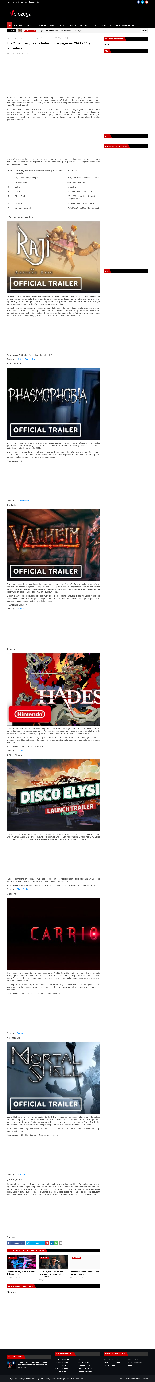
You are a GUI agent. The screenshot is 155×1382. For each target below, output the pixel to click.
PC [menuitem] (111, 25)
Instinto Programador (63, 1368)
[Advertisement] (53, 75)
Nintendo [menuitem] (84, 25)
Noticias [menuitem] (18, 25)
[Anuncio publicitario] (53, 139)
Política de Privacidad (134, 1362)
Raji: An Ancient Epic (27, 359)
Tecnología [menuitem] (41, 25)
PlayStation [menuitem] (99, 25)
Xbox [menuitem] (72, 25)
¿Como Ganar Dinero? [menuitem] (125, 25)
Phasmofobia (23, 500)
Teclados (107, 44)
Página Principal (12, 38)
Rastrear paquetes (85, 1371)
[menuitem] (9, 25)
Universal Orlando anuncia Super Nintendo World (84, 1272)
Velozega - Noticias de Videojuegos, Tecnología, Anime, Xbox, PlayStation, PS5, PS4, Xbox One (51, 1379)
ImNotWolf (12, 53)
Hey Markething (84, 1365)
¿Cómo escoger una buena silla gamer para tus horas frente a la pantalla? (33, 1363)
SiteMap (130, 1365)
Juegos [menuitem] (63, 25)
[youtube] (146, 2)
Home (121, 1379)
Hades (21, 750)
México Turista (83, 1362)
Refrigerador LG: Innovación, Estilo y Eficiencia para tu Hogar (60, 31)
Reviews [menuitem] (29, 25)
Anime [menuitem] (52, 25)
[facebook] (138, 2)
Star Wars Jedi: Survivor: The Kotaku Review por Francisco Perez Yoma (51, 1274)
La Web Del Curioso (85, 1368)
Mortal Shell (23, 1174)
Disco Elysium (23, 889)
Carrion (20, 1033)
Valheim (20, 609)
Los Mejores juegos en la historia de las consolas (21, 1272)
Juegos (21, 38)
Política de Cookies (110, 1365)
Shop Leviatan (60, 1371)
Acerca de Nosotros (20, 2)
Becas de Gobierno (62, 1359)
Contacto (145, 1379)
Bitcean (81, 1359)
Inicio (8, 2)
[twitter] (142, 2)
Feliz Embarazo (60, 1365)
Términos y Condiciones (112, 1362)
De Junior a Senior (61, 1362)
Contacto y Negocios (36, 2)
